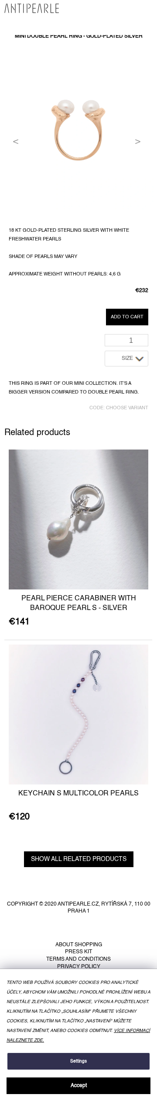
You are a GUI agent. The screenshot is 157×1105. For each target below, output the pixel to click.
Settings (78, 1061)
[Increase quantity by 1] (143, 337)
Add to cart (127, 317)
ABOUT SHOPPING (78, 945)
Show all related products (78, 859)
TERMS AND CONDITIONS (78, 959)
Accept (79, 1085)
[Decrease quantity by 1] (143, 343)
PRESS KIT (78, 952)
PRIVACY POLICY (78, 966)
